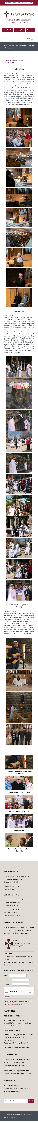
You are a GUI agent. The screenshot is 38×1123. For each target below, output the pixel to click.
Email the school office (12, 915)
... (0, 1122)
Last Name (8, 984)
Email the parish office (11, 889)
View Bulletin (8, 30)
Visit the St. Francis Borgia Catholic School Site (19, 2)
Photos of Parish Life (15, 45)
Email (6, 975)
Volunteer (30, 30)
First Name (8, 980)
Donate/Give (20, 30)
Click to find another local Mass (16, 1047)
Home (5, 45)
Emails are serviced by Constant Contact (15, 1004)
